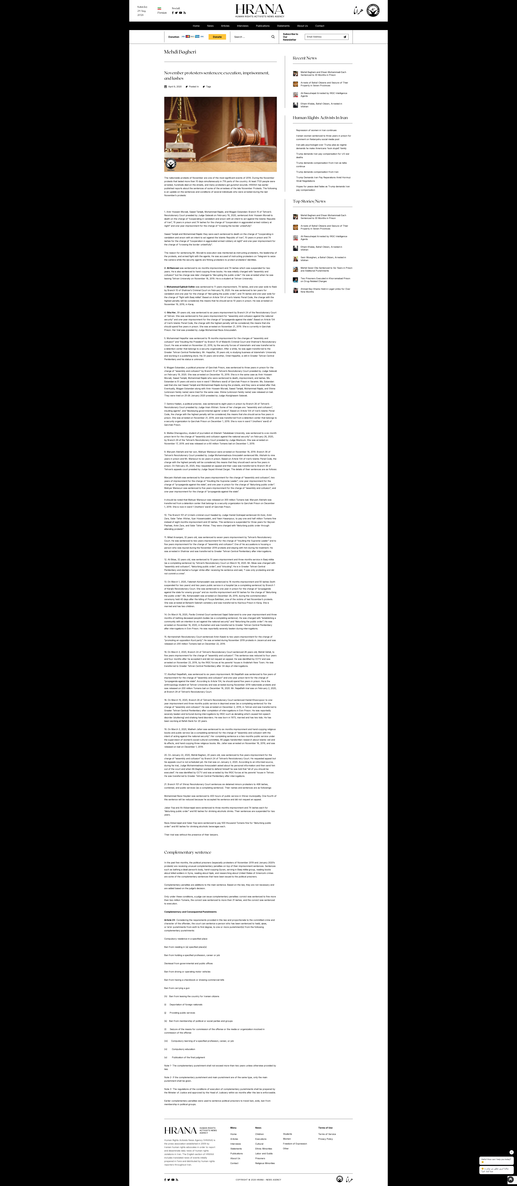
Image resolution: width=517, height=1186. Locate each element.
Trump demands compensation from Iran (317, 172)
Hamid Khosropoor (255, 700)
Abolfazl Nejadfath (177, 674)
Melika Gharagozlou (177, 433)
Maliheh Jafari (195, 729)
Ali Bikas (172, 559)
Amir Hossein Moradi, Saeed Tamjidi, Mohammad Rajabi (194, 211)
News (210, 25)
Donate (217, 36)
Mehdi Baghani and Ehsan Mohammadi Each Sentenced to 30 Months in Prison (323, 73)
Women (287, 1138)
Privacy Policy (325, 1139)
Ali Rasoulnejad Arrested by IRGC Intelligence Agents (324, 94)
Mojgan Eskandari (238, 211)
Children (259, 1134)
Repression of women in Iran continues (316, 130)
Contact (319, 25)
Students (287, 1134)
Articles (225, 25)
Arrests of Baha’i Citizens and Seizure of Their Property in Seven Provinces (324, 84)
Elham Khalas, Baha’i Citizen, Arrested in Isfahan (321, 105)
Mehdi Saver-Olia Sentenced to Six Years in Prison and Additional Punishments (326, 269)
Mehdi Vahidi (264, 652)
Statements (283, 25)
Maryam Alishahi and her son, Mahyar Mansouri (192, 451)
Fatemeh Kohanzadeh (198, 581)
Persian (162, 12)
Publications (263, 25)
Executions (260, 1139)
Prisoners (260, 1158)
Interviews (242, 25)
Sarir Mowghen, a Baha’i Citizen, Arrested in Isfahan (323, 259)
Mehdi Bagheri (198, 755)
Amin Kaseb (220, 636)
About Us (302, 25)
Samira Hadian (174, 403)
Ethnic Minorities (263, 1148)
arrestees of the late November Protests (241, 188)
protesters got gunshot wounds (231, 184)
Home (196, 25)
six (223, 784)
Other (286, 1148)
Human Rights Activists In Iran (320, 117)
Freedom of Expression (295, 1143)
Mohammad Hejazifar (178, 338)
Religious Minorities (265, 1163)
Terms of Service (327, 1134)
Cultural (259, 1143)
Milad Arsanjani (175, 537)
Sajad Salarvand (230, 614)
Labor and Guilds (264, 1153)
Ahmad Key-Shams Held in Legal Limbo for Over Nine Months (325, 290)
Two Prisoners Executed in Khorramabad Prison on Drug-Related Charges (325, 280)
